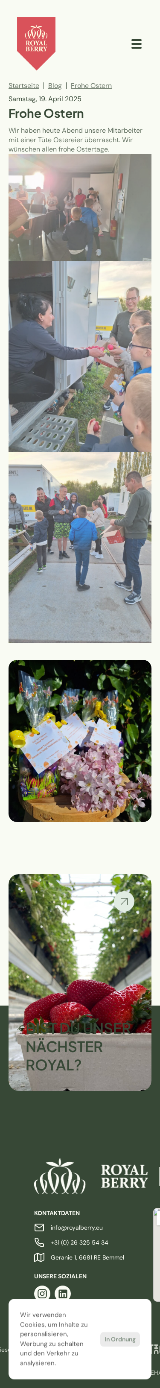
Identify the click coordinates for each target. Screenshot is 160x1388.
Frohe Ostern (91, 85)
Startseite (24, 85)
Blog (55, 85)
